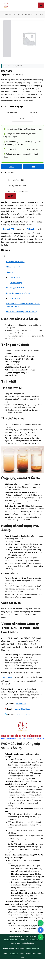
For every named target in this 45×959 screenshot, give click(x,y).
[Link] (3, 178)
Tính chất (10, 272)
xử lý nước (7, 677)
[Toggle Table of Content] (5, 256)
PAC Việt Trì (33, 112)
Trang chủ (7, 14)
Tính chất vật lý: (15, 277)
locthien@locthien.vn (23, 709)
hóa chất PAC (8, 229)
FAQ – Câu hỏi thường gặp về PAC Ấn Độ (21, 312)
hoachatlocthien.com (10, 940)
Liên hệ (11, 167)
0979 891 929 (34, 940)
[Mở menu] (41, 5)
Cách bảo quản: (15, 298)
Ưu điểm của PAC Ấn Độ (15, 262)
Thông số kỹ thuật (13, 267)
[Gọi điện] (41, 923)
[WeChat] (41, 937)
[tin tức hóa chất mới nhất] (6, 5)
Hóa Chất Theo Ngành (25, 14)
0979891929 (21, 704)
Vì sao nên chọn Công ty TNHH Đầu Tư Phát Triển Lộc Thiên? (23, 305)
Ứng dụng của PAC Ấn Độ (15, 288)
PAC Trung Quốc (12, 112)
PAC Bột (22, 119)
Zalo (33, 167)
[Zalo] (41, 930)
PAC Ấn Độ (31, 229)
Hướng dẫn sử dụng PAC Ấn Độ (18, 293)
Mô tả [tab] (10, 196)
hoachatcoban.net (24, 714)
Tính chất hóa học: (16, 283)
